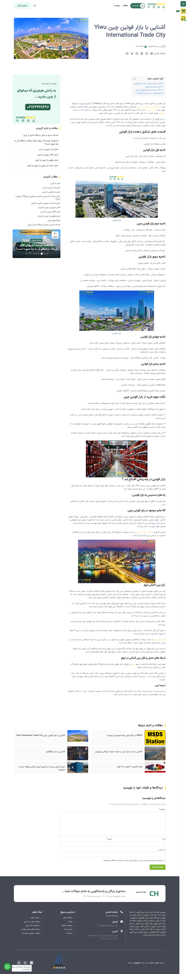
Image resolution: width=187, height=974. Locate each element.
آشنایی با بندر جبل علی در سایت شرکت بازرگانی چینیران (118, 751)
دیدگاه (162, 809)
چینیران (162, 113)
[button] (151, 53)
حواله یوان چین (53, 220)
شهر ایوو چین (160, 639)
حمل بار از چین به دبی (48, 149)
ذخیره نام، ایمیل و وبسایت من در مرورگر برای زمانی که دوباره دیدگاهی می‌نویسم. (133, 860)
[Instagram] (19, 962)
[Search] (34, 5)
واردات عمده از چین (144, 532)
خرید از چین (151, 109)
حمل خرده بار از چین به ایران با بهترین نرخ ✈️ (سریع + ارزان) (37, 197)
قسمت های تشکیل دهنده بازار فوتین (148, 83)
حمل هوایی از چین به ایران (46, 160)
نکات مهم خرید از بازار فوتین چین (148, 90)
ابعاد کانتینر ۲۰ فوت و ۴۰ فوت (129, 766)
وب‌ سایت (162, 849)
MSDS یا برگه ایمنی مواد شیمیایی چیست (124, 735)
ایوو (133, 664)
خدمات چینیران (36, 240)
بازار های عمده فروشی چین (149, 106)
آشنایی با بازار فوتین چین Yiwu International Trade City (40, 735)
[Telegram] (31, 962)
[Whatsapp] (25, 962)
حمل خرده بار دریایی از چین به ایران (42, 165)
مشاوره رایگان (22, 5)
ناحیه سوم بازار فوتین (153, 86)
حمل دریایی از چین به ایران (49, 207)
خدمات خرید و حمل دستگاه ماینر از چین (40, 135)
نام (164, 839)
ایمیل (109, 839)
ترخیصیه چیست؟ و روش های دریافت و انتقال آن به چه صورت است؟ (36, 247)
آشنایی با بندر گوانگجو (55, 751)
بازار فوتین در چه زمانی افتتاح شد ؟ (148, 93)
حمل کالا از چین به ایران (48, 154)
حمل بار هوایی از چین (51, 192)
